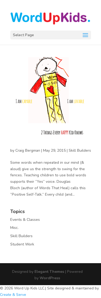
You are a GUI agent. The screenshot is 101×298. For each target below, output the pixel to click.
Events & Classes (25, 219)
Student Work (22, 244)
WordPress (50, 278)
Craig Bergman (27, 150)
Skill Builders (80, 150)
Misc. (14, 227)
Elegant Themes (49, 271)
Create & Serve (13, 294)
